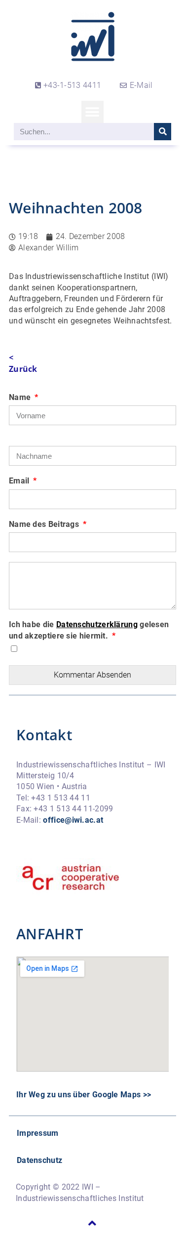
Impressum (38, 1133)
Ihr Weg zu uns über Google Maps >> (83, 1094)
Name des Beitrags (45, 524)
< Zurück (23, 363)
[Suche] (162, 131)
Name (21, 397)
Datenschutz (39, 1160)
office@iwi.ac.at (73, 820)
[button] (92, 112)
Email (20, 480)
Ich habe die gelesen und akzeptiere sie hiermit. (89, 630)
